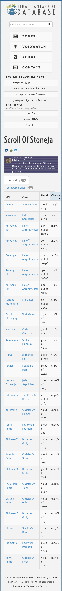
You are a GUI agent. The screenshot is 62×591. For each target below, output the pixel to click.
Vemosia (11, 329)
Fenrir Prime (9, 427)
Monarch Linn (27, 357)
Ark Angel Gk (11, 272)
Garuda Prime (10, 501)
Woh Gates (28, 314)
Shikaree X (12, 469)
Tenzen (10, 365)
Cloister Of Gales (28, 501)
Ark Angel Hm (11, 287)
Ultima (9, 528)
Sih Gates (27, 299)
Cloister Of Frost (28, 560)
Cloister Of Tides (28, 486)
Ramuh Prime (10, 456)
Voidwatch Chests (19, 188)
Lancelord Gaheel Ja (11, 382)
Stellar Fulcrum (27, 342)
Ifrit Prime (11, 410)
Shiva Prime (9, 560)
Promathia (12, 543)
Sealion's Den (27, 367)
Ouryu (9, 355)
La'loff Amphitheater (30, 228)
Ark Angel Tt (12, 240)
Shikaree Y (12, 439)
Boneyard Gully (27, 441)
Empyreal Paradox (27, 545)
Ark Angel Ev (11, 257)
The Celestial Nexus (29, 397)
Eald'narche (12, 395)
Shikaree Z (12, 513)
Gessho (10, 204)
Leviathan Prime (11, 486)
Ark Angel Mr (11, 228)
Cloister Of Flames (28, 412)
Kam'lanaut (12, 340)
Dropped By (16, 180)
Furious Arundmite (12, 301)
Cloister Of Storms (28, 456)
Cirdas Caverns (27, 331)
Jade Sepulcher (28, 217)
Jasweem (11, 215)
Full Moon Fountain (28, 427)
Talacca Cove (29, 204)
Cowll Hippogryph (12, 316)
